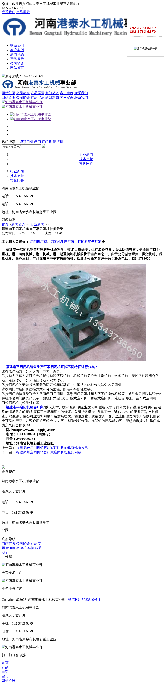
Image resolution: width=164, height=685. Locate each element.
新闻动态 (17, 54)
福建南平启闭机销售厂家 (24, 407)
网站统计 (8, 681)
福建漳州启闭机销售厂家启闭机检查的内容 (48, 452)
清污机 (58, 142)
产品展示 (23, 12)
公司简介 (17, 63)
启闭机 (47, 142)
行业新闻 (86, 154)
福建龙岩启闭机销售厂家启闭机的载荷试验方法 (51, 447)
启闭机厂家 (38, 241)
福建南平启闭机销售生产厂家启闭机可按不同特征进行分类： (51, 367)
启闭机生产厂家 (62, 241)
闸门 (37, 142)
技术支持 (86, 159)
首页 (5, 224)
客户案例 (17, 50)
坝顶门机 (26, 142)
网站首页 (17, 68)
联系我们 (8, 12)
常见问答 (86, 163)
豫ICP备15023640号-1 (84, 599)
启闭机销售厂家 (90, 241)
